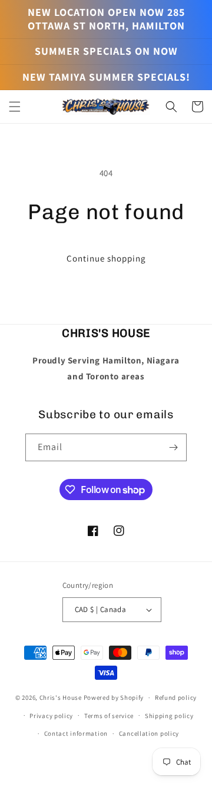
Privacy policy (51, 716)
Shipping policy (169, 716)
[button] (15, 107)
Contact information (76, 733)
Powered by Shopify (114, 697)
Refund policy (176, 697)
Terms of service (109, 716)
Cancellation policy (149, 733)
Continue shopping (106, 258)
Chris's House (60, 697)
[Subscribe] (173, 447)
